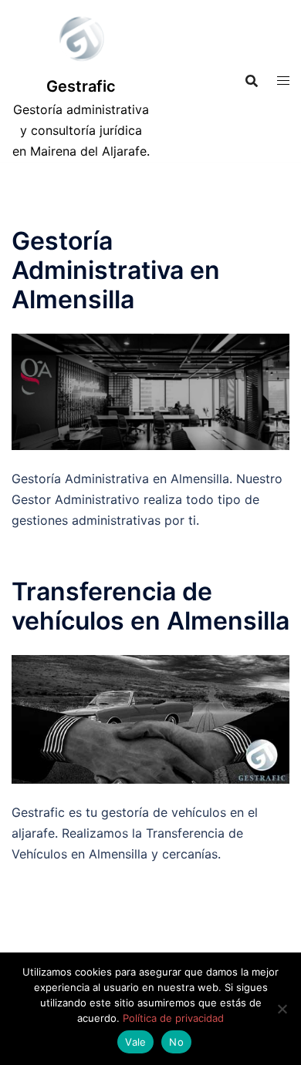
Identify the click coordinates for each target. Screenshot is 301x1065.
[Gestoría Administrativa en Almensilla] (150, 390)
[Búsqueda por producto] (251, 81)
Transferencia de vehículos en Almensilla (150, 606)
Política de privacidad (173, 1018)
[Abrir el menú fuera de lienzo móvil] (283, 80)
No (176, 1042)
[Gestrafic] (81, 42)
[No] (281, 1008)
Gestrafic (81, 86)
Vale (135, 1042)
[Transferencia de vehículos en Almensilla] (150, 718)
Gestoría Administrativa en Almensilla (116, 270)
